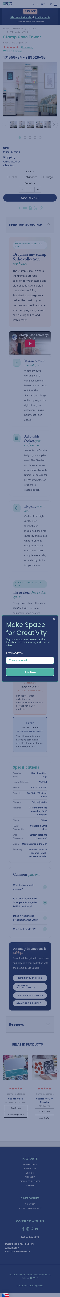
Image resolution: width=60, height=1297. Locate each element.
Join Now (30, 672)
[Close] (54, 619)
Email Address (14, 653)
